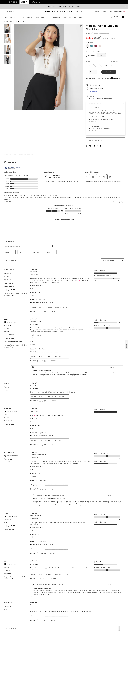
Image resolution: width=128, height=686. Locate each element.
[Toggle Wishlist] (81, 26)
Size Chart (116, 61)
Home (6, 21)
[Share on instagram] (97, 146)
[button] (123, 17)
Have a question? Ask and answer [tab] (23, 154)
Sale (12, 21)
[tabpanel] (64, 394)
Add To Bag (108, 72)
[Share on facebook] (94, 146)
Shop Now (73, 6)
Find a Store (93, 91)
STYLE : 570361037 (94, 107)
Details (113, 38)
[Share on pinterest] (100, 146)
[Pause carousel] (126, 7)
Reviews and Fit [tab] (8, 154)
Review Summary (104, 33)
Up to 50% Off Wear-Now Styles (57, 6)
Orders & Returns (107, 11)
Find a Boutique (117, 11)
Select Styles (21, 21)
